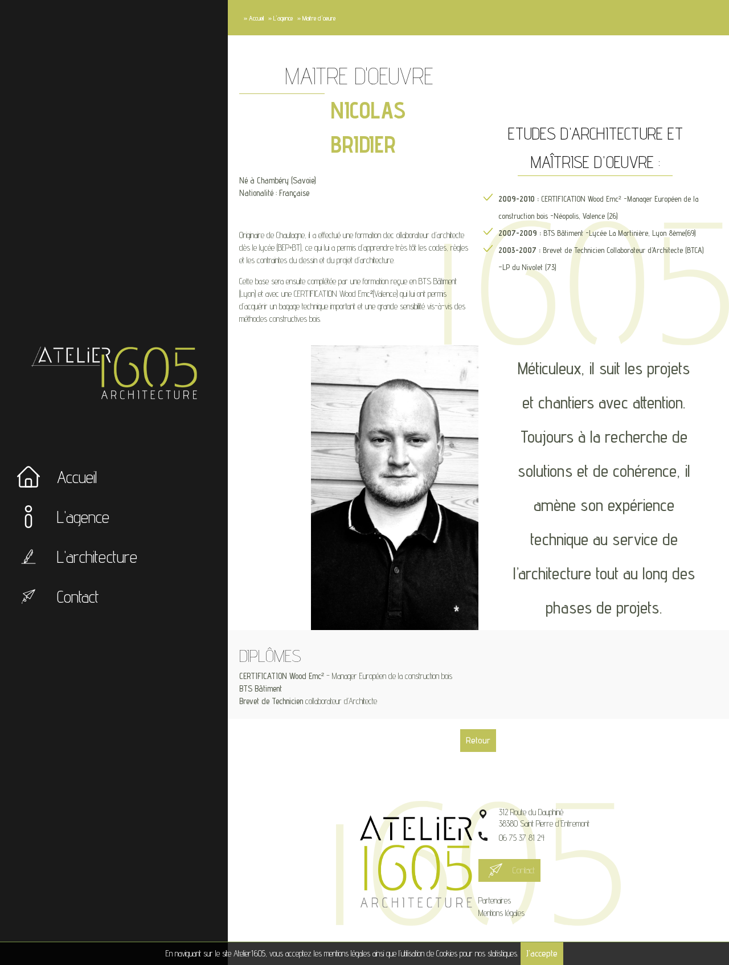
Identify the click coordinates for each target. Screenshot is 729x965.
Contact (524, 870)
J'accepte (542, 953)
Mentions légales (501, 913)
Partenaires (494, 900)
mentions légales (347, 953)
